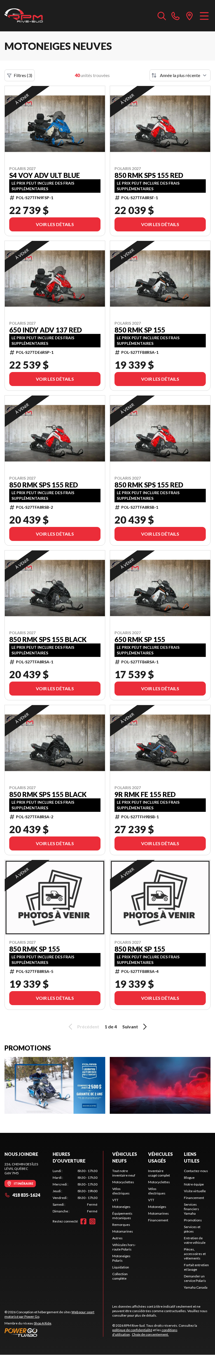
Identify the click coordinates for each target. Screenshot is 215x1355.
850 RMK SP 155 (139, 330)
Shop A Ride (42, 1323)
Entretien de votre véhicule (194, 1240)
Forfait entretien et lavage (196, 1267)
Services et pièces (192, 1229)
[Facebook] (83, 1221)
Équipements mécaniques (122, 1215)
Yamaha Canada (195, 1287)
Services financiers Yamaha (191, 1208)
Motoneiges (121, 1207)
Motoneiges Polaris (121, 1258)
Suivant (130, 1026)
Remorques (121, 1224)
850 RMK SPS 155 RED (148, 175)
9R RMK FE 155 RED (145, 794)
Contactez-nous (196, 1171)
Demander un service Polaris (195, 1278)
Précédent (88, 1026)
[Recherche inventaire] (161, 16)
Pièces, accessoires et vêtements (195, 1253)
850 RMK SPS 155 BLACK (48, 639)
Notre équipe (194, 1184)
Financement (158, 1220)
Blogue (189, 1177)
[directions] (189, 16)
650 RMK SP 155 (139, 639)
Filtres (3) (23, 75)
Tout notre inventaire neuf (123, 1173)
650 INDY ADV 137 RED (45, 330)
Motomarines (122, 1231)
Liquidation (120, 1267)
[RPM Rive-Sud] (23, 16)
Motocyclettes (123, 1182)
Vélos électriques (121, 1191)
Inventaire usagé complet (159, 1173)
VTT (115, 1200)
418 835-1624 (26, 1195)
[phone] (175, 16)
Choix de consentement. (150, 1334)
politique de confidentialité (132, 1330)
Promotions (193, 1220)
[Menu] (204, 15)
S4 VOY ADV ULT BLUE (44, 175)
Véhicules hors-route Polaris (124, 1247)
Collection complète (120, 1276)
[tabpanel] (75, 1191)
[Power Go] (53, 1332)
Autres (117, 1238)
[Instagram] (92, 1221)
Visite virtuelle (195, 1191)
